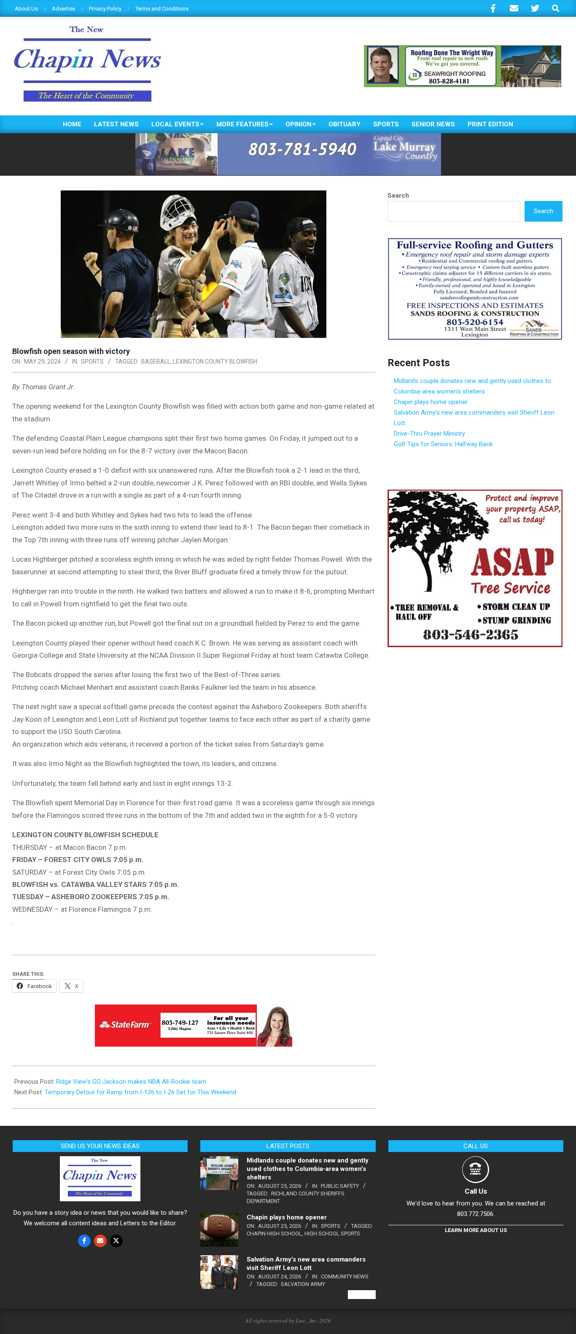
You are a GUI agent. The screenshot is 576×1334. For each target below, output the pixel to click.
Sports (92, 361)
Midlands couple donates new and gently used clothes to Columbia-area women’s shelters (308, 1169)
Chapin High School (274, 1233)
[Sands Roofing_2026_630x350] (475, 241)
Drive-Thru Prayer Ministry (429, 433)
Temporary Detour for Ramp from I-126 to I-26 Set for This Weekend (140, 1092)
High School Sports (332, 1233)
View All (362, 1294)
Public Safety (340, 1186)
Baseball (155, 361)
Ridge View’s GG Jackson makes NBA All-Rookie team (131, 1081)
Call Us (476, 1191)
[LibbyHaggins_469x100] (193, 1010)
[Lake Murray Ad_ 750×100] (288, 137)
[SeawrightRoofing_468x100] (462, 49)
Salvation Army (303, 1284)
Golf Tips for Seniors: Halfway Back (443, 444)
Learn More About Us (476, 1230)
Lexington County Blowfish (215, 361)
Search (398, 195)
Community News (345, 1276)
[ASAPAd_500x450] (475, 494)
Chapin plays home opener (431, 402)
